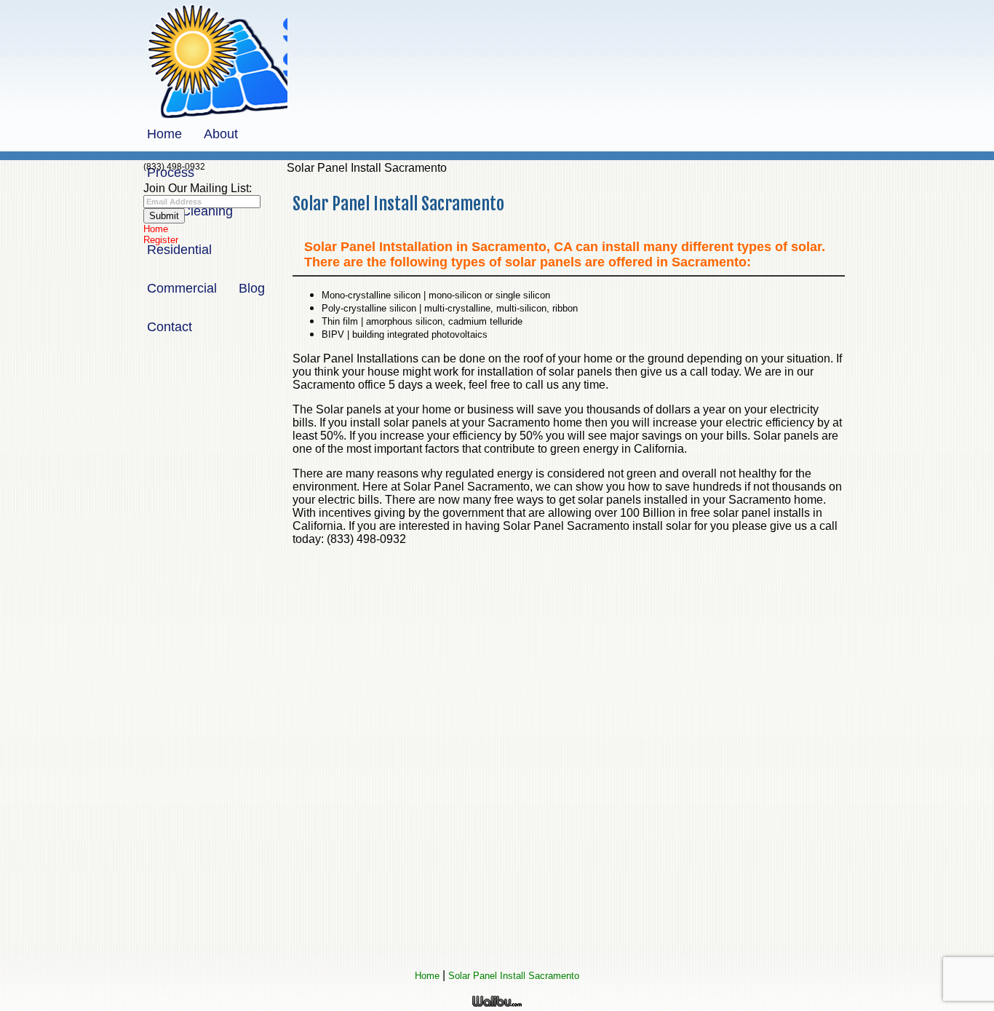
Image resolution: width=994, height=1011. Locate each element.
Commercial (182, 288)
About (221, 134)
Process (170, 172)
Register (160, 239)
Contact (169, 327)
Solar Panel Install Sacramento (513, 975)
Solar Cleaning (190, 211)
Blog (252, 288)
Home (164, 134)
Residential (179, 249)
